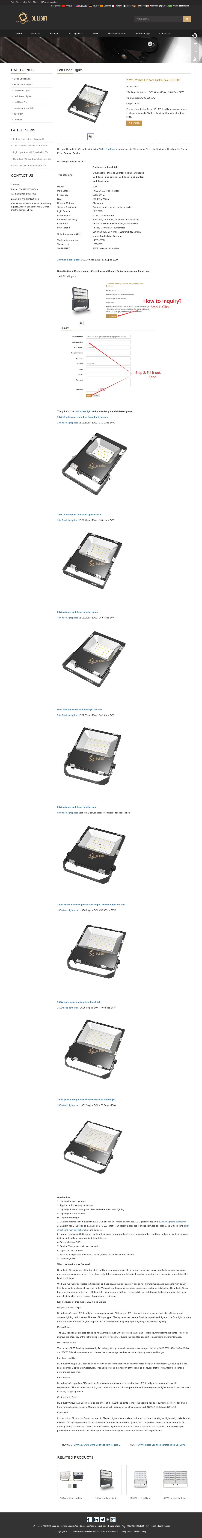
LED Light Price (75, 33)
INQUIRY (135, 123)
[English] (82, 6)
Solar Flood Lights (23, 84)
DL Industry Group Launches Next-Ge (32, 159)
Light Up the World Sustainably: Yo (30, 152)
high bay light (75, 1230)
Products (54, 33)
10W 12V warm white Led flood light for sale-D (97, 1444)
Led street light (83, 411)
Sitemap (142, 1532)
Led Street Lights (22, 96)
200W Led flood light (140, 1498)
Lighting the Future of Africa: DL (29, 139)
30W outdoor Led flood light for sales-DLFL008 (161, 1444)
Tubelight (18, 113)
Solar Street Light (22, 78)
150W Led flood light (105, 1498)
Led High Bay (20, 102)
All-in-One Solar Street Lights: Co (29, 165)
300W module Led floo (174, 1498)
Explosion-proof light (24, 108)
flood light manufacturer (174, 1221)
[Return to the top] (195, 60)
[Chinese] (67, 6)
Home (19, 33)
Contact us (164, 33)
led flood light (109, 149)
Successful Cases (116, 33)
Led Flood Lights (22, 90)
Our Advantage (142, 33)
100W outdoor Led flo (71, 1498)
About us (35, 33)
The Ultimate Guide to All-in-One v (30, 145)
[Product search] (187, 19)
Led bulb (18, 119)
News (95, 33)
